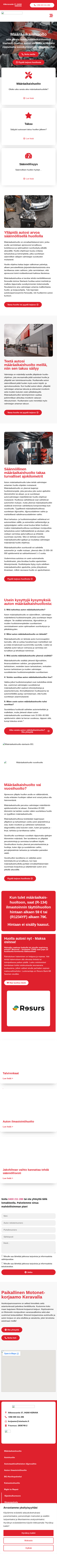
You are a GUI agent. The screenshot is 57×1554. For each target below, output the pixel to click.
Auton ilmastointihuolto (18, 1121)
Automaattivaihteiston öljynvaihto (20, 1464)
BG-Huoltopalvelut (13, 1476)
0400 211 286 (15, 1199)
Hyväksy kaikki (28, 1533)
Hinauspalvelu (11, 1502)
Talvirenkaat (11, 1073)
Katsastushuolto (12, 1483)
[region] (28, 1528)
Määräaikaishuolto (13, 1451)
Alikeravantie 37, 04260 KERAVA (12, 5)
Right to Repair (11, 1489)
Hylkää (28, 1548)
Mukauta (28, 1540)
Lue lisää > (8, 1078)
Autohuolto (9, 1457)
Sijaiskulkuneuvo (12, 1496)
